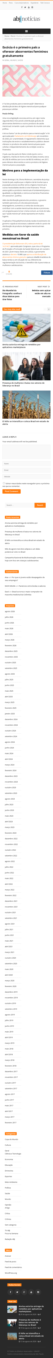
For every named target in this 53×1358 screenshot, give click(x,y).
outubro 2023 (10, 787)
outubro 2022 (10, 850)
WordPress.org (11, 1273)
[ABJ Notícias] (26, 19)
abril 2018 (9, 1054)
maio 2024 (9, 753)
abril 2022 (9, 884)
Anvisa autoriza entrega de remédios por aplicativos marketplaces (21, 345)
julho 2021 (9, 929)
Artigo (7, 1208)
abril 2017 (9, 1111)
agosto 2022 (10, 861)
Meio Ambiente (11, 1182)
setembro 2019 (11, 1009)
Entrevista (9, 1170)
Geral (13, 36)
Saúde (20, 60)
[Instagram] (32, 7)
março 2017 (9, 1117)
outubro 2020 (10, 958)
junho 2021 (9, 935)
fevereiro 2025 (10, 708)
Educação (9, 1165)
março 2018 (9, 1060)
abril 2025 (9, 696)
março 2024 (9, 765)
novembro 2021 (11, 907)
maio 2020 (9, 969)
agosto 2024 (10, 742)
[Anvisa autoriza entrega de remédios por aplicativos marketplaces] (12, 1309)
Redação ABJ (10, 1239)
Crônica (8, 1219)
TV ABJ (7, 1230)
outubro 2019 (10, 1003)
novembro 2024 (11, 725)
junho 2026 (9, 623)
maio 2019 (9, 1031)
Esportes (8, 1176)
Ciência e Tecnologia (13, 1153)
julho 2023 (9, 804)
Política (8, 1188)
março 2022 (9, 889)
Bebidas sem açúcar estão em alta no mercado (41, 293)
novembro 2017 (11, 1077)
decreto (13, 254)
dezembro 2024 (11, 719)
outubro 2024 (10, 730)
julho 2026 (9, 617)
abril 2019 (9, 1037)
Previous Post (11, 286)
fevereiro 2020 (10, 986)
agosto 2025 (10, 674)
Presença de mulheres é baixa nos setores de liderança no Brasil (30, 1322)
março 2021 (9, 952)
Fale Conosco (45, 3)
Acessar (8, 1256)
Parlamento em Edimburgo (25, 136)
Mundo (13, 60)
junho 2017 (9, 1100)
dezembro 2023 (11, 776)
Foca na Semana (11, 1233)
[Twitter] (25, 7)
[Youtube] (29, 7)
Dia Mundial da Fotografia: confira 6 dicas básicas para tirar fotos (12, 295)
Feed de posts (10, 1261)
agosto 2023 (10, 799)
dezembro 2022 (11, 838)
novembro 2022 (11, 844)
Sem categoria (10, 1225)
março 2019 (9, 1043)
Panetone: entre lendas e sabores (32, 586)
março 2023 (9, 827)
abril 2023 (9, 821)
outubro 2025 (10, 662)
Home (5, 3)
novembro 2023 (11, 782)
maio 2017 (9, 1105)
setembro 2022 (11, 855)
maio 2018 (9, 1049)
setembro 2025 (11, 668)
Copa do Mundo (11, 1139)
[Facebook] (21, 7)
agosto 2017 (10, 1094)
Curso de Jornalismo (22, 3)
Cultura (8, 1145)
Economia (9, 1159)
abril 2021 (9, 946)
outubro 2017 (10, 1083)
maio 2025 (9, 691)
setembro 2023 (11, 793)
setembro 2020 (11, 963)
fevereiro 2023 (10, 833)
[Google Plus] (24, 1292)
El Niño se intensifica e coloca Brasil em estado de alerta (31, 1336)
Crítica (7, 1213)
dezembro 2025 (11, 651)
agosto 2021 (10, 924)
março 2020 (9, 980)
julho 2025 (9, 679)
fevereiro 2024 (10, 770)
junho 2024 (9, 747)
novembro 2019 (11, 997)
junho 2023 (9, 810)
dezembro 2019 (11, 992)
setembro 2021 (11, 918)
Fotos (11, 3)
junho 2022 (9, 872)
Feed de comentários (13, 1267)
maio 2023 (9, 816)
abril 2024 (9, 759)
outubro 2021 (10, 912)
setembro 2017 (11, 1088)
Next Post (42, 286)
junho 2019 (9, 1026)
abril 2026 (9, 634)
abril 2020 (9, 975)
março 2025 (9, 702)
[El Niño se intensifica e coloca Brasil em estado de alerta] (12, 1336)
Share (47, 272)
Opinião (8, 1205)
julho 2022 (9, 867)
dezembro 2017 (11, 1071)
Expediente (34, 3)
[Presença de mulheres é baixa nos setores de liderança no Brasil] (12, 1322)
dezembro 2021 (11, 901)
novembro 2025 (11, 657)
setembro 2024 (11, 736)
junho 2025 (9, 685)
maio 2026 (9, 628)
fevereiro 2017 (10, 1122)
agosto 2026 (10, 611)
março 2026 (9, 640)
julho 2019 (9, 1020)
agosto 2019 (10, 1014)
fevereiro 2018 (10, 1066)
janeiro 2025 (10, 713)
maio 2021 (9, 941)
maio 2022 (9, 878)
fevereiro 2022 (10, 895)
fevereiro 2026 (10, 645)
